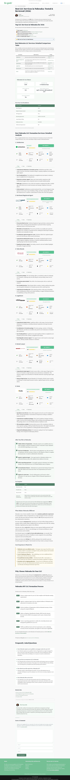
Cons (23, 166)
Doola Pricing (50, 71)
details (39, 0)
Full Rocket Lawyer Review (47, 350)
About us (27, 765)
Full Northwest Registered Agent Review (47, 202)
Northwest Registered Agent (36, 31)
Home (16, 6)
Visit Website (46, 145)
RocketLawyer (18, 68)
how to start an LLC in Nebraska (32, 637)
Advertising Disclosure (34, 774)
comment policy (24, 726)
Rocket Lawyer (33, 36)
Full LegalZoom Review (46, 301)
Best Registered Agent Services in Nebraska (25, 694)
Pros (18, 166)
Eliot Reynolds (20, 15)
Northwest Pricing (50, 60)
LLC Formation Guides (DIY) (34, 3)
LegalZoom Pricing (51, 65)
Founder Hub (54, 3)
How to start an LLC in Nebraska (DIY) (24, 692)
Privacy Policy (27, 774)
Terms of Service (42, 774)
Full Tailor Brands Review (46, 255)
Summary (30, 166)
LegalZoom (31, 34)
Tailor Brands (35, 33)
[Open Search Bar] (64, 3)
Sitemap (27, 768)
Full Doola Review (48, 392)
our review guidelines (54, 770)
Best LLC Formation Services (22, 695)
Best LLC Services (45, 3)
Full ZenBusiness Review (46, 148)
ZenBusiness (25, 30)
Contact (27, 767)
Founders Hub (19, 696)
